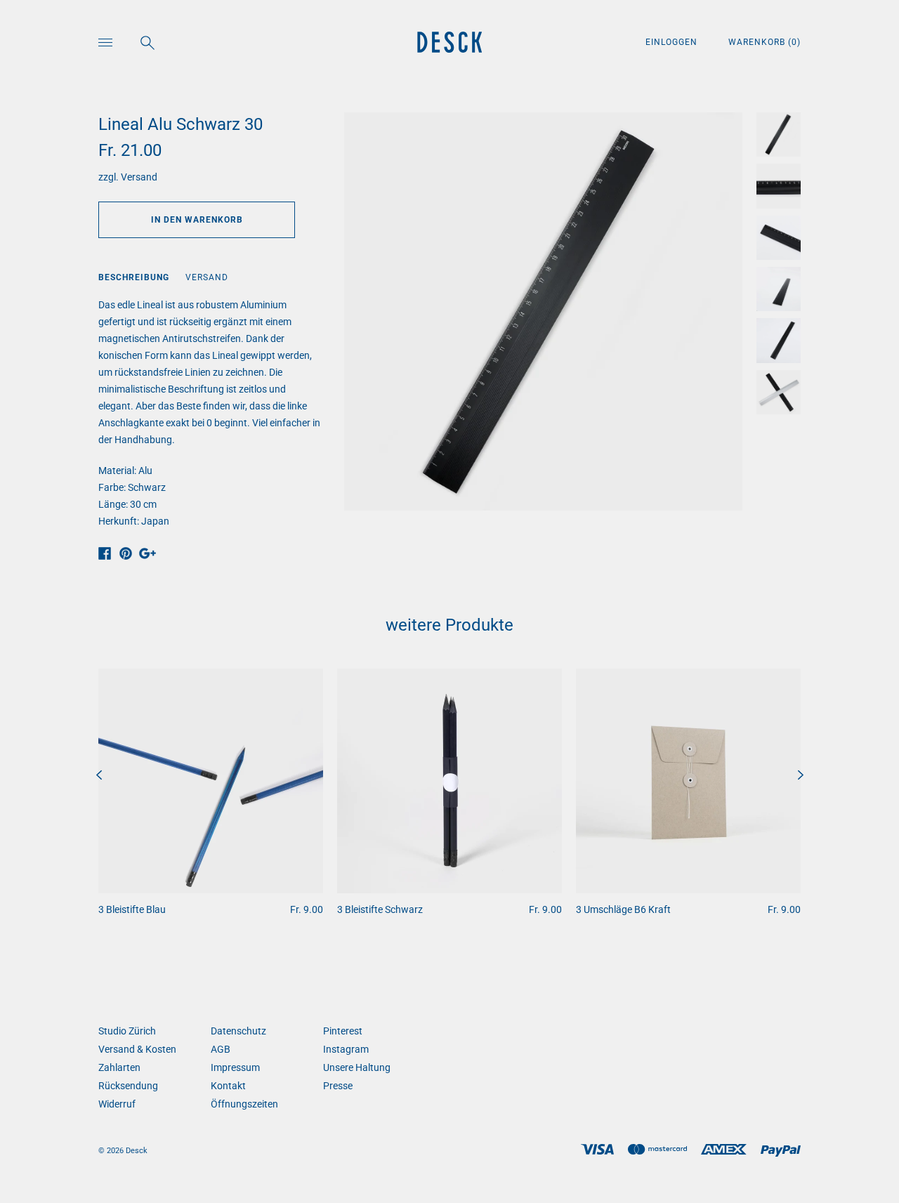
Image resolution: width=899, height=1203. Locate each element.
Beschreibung (133, 277)
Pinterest (342, 1031)
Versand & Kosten (137, 1049)
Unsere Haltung (357, 1067)
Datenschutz (238, 1031)
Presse (338, 1085)
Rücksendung (128, 1085)
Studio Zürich (127, 1031)
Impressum (235, 1067)
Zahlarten (119, 1067)
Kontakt (228, 1085)
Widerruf (117, 1104)
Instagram (346, 1049)
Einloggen (672, 42)
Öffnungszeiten (244, 1104)
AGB (220, 1049)
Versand (139, 177)
